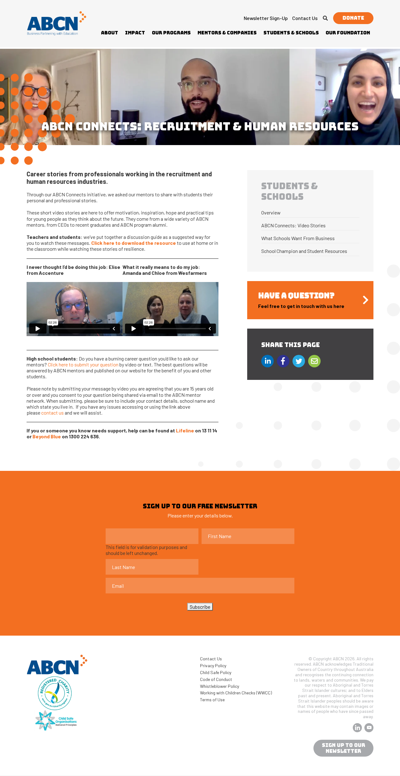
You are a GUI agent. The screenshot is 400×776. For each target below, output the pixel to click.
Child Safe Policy (215, 672)
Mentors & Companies (227, 33)
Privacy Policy (213, 665)
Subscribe (200, 607)
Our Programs (171, 33)
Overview (271, 212)
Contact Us (305, 18)
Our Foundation (348, 33)
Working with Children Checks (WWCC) (236, 692)
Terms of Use (212, 699)
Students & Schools (291, 33)
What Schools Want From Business (298, 238)
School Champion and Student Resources (304, 251)
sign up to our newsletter (343, 748)
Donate (353, 18)
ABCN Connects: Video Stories (293, 225)
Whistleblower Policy (219, 686)
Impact (135, 33)
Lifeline (185, 430)
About (109, 33)
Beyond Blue (46, 436)
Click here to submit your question (83, 364)
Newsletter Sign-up (266, 18)
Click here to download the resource (133, 243)
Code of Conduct (216, 679)
